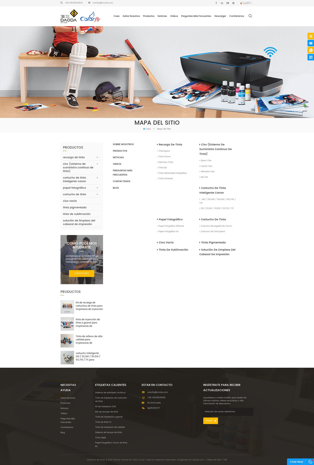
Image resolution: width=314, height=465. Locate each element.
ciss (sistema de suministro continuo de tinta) (215, 149)
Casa (116, 16)
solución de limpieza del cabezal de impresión (217, 252)
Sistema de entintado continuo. (110, 392)
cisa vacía (166, 242)
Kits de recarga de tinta (106, 411)
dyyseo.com (198, 459)
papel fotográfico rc (168, 231)
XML (225, 459)
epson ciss (206, 160)
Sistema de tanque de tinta (108, 432)
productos (120, 151)
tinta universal (165, 178)
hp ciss (204, 177)
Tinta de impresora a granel (108, 416)
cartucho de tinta (213, 219)
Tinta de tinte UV (103, 422)
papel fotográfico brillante (171, 226)
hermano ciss (207, 171)
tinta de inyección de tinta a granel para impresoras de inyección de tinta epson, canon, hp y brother (88, 323)
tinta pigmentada (213, 242)
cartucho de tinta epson (213, 231)
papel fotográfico (171, 219)
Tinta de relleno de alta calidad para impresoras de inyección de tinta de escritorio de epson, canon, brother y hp (89, 340)
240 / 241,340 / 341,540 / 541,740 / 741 (217, 201)
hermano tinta (165, 162)
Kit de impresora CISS (105, 406)
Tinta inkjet (100, 437)
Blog (116, 188)
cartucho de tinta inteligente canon (212, 190)
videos (174, 16)
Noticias (162, 16)
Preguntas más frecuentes (196, 16)
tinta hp (162, 167)
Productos (148, 16)
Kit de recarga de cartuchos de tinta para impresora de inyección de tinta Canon (89, 306)
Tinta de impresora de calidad (110, 427)
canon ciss (206, 166)
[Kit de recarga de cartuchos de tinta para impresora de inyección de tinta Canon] (67, 307)
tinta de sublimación (173, 250)
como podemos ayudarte (82, 245)
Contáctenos (236, 16)
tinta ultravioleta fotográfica (172, 173)
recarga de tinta (170, 144)
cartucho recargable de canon (216, 226)
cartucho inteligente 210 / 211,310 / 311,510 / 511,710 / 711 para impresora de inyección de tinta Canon (89, 356)
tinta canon (164, 156)
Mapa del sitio (214, 459)
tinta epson (164, 151)
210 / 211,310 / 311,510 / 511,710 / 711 (217, 208)
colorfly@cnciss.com (103, 2)
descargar (220, 16)
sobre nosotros (131, 16)
